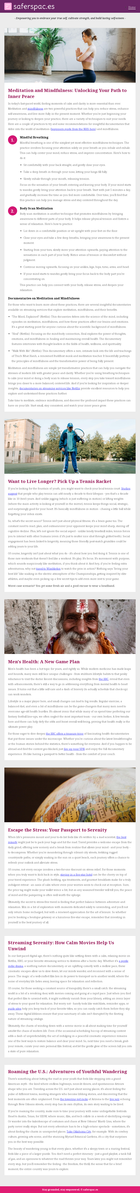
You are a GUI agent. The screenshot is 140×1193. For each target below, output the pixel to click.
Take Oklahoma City (79, 1131)
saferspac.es (34, 6)
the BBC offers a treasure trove (64, 733)
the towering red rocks (74, 1099)
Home (132, 7)
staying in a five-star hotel (76, 874)
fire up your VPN (74, 749)
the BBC (103, 679)
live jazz (114, 1099)
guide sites (14, 1008)
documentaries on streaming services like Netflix (49, 388)
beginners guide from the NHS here (73, 129)
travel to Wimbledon (48, 568)
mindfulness (35, 108)
